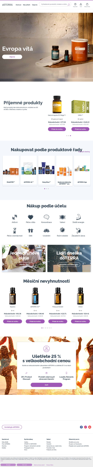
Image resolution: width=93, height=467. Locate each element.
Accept (8, 465)
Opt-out (24, 465)
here (1, 460)
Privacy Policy (49, 465)
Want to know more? (39, 465)
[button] (88, 44)
